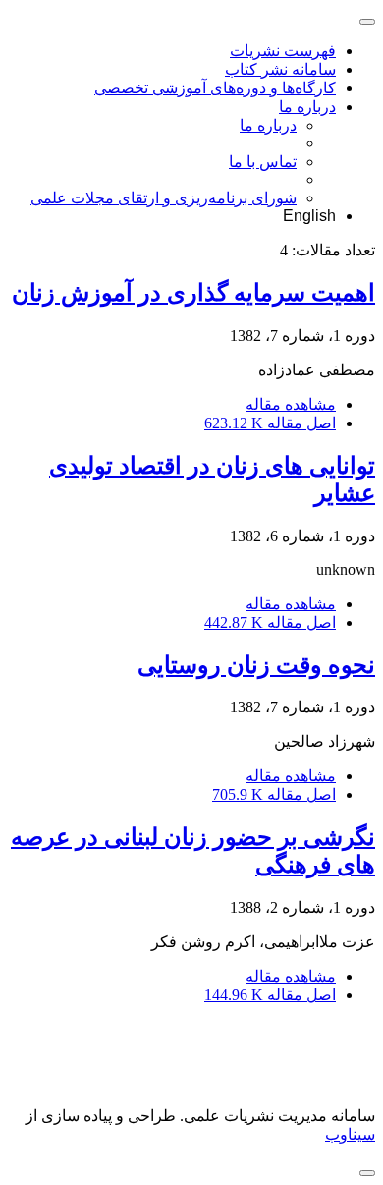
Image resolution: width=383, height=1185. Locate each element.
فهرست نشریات (283, 50)
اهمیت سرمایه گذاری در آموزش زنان (193, 293)
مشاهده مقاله (291, 404)
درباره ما (307, 106)
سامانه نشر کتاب (280, 69)
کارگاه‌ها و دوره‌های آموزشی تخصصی (215, 88)
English (309, 215)
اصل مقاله (270, 423)
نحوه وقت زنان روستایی (256, 665)
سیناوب (350, 1134)
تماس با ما (263, 161)
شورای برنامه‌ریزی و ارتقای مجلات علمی (163, 198)
